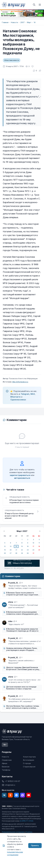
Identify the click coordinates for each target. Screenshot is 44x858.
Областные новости (11, 60)
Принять (35, 845)
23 (28, 550)
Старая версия (29, 767)
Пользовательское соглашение (13, 832)
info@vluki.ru (10, 785)
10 (33, 543)
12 (5, 546)
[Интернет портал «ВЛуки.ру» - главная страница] (13, 5)
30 (28, 553)
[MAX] (22, 795)
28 (16, 553)
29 (22, 553)
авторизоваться (22, 478)
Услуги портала (29, 757)
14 (34, 22)
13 (10, 546)
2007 (22, 22)
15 (22, 546)
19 (5, 550)
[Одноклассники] (10, 795)
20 (10, 550)
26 (5, 553)
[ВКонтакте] (4, 795)
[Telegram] (16, 795)
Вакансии (5, 767)
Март (29, 22)
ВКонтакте (15, 397)
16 (28, 546)
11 (39, 543)
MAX (33, 394)
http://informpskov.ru (20, 382)
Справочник (7, 760)
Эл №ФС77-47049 (26, 821)
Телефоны (6, 770)
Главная (5, 22)
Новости (14, 22)
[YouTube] (28, 795)
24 (33, 550)
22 (22, 550)
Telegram (25, 394)
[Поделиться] (40, 70)
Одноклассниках (18, 399)
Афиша (4, 763)
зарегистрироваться (20, 475)
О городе (27, 763)
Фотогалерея (28, 760)
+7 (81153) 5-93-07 (12, 781)
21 (16, 550)
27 (10, 553)
